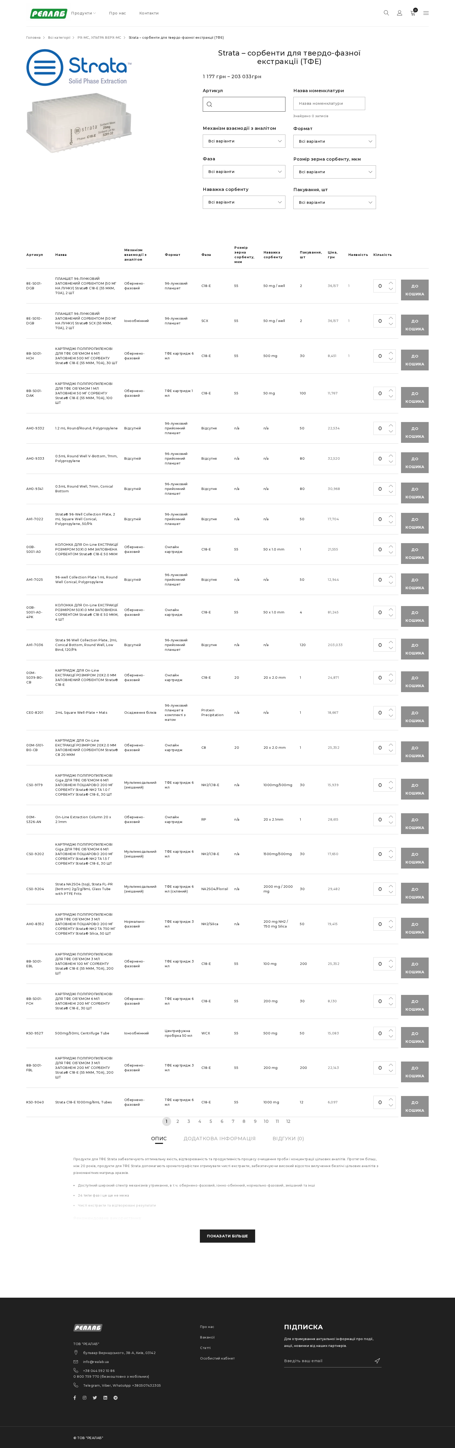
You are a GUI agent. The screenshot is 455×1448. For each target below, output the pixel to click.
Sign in (399, 13)
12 (288, 1121)
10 (266, 1121)
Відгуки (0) (288, 1139)
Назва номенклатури (318, 90)
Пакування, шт (310, 189)
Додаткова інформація (220, 1139)
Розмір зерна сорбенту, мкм (327, 159)
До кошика (414, 290)
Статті (205, 1348)
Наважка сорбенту (225, 189)
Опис (159, 1139)
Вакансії (207, 1337)
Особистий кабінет (217, 1358)
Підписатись (375, 1360)
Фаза (209, 158)
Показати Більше (227, 1236)
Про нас (207, 1327)
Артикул (213, 90)
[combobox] (244, 104)
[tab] (159, 1138)
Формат (303, 128)
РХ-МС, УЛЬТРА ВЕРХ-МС (99, 37)
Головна (33, 37)
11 (277, 1121)
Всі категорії (59, 37)
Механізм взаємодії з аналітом (239, 128)
